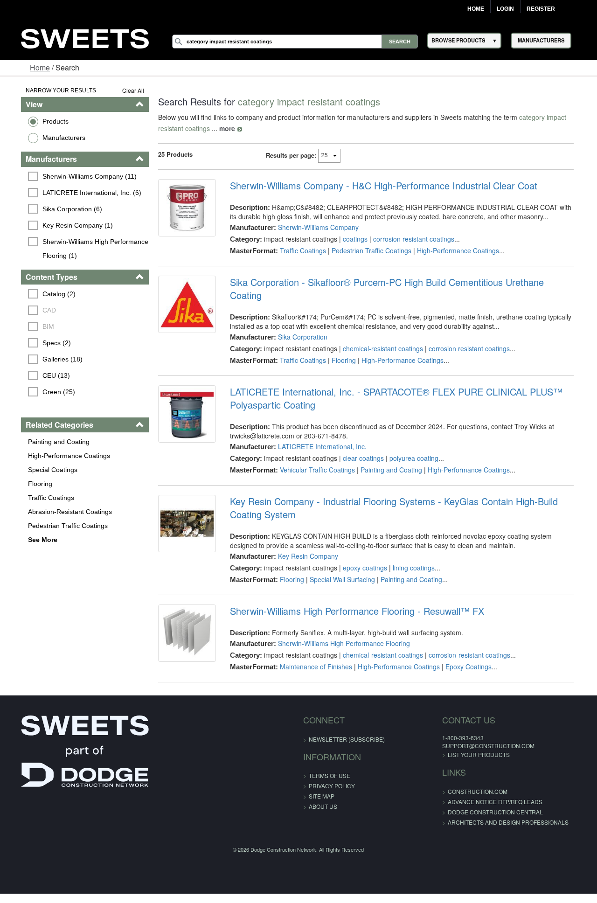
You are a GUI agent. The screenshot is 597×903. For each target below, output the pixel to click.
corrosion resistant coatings (409, 238)
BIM (34, 326)
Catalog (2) (44, 294)
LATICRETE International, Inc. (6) (77, 192)
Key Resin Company (304, 543)
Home (475, 9)
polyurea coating (409, 445)
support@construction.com (469, 732)
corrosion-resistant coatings (465, 641)
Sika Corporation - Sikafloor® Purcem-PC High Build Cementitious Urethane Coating (400, 282)
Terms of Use (329, 762)
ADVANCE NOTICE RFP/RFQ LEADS (475, 788)
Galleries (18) (48, 359)
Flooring (25, 483)
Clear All (125, 90)
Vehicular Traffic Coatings (313, 456)
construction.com (458, 778)
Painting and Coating (44, 441)
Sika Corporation (298, 323)
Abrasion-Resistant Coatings (55, 511)
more (192, 128)
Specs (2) (42, 343)
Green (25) (44, 392)
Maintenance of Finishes (312, 653)
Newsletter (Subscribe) (347, 726)
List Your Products (459, 741)
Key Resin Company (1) (63, 225)
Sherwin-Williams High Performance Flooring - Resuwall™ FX (353, 597)
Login (505, 9)
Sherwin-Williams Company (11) (75, 176)
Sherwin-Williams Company (314, 227)
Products (41, 121)
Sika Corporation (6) (58, 209)
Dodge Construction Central (475, 799)
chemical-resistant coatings (379, 335)
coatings (351, 238)
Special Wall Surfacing (338, 566)
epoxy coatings (361, 554)
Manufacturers (49, 137)
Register (541, 9)
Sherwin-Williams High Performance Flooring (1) (82, 248)
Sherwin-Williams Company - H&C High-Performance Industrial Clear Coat (379, 185)
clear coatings (359, 445)
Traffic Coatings (36, 497)
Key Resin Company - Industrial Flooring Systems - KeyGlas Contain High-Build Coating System (407, 495)
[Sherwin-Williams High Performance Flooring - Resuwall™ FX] (181, 622)
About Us (323, 793)
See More (27, 539)
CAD (35, 310)
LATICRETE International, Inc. (318, 433)
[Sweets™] (85, 37)
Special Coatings (37, 469)
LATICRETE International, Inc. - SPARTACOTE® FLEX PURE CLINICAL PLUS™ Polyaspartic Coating (392, 385)
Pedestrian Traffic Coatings (53, 525)
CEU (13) (42, 375)
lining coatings (409, 554)
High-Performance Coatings (54, 455)
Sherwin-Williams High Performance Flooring (340, 630)
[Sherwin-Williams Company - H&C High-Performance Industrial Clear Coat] (181, 210)
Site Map (321, 783)
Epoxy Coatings (464, 653)
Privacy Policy (332, 773)
